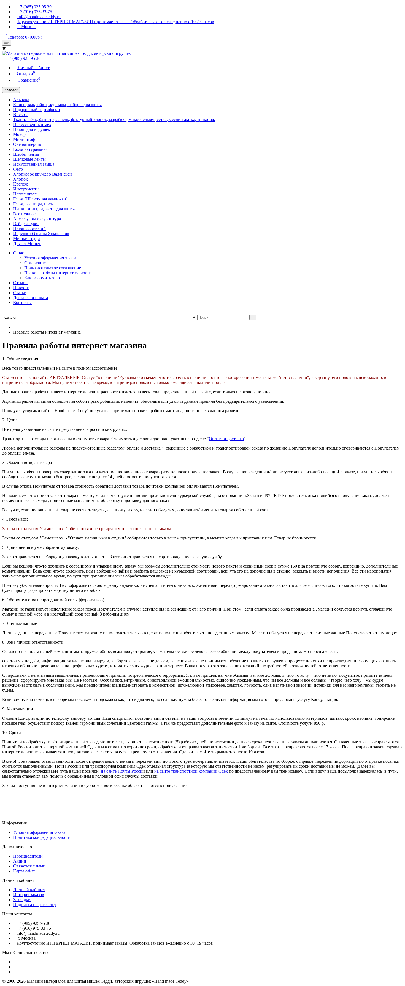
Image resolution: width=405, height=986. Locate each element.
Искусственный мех (32, 124)
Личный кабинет (29, 889)
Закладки (22, 899)
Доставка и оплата (30, 297)
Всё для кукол (26, 223)
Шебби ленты (26, 154)
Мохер (19, 134)
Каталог (11, 90)
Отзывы (20, 282)
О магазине (35, 262)
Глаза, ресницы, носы (33, 204)
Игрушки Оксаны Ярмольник (41, 233)
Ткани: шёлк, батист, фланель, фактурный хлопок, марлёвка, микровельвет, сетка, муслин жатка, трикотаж (114, 119)
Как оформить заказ (42, 277)
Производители (28, 856)
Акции (19, 861)
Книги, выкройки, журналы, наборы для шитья (57, 104)
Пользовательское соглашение (52, 267)
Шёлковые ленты (29, 159)
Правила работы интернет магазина (58, 272)
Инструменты (26, 189)
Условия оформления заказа (50, 258)
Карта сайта (24, 871)
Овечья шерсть (27, 144)
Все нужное (24, 213)
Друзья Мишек (27, 243)
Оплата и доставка (226, 438)
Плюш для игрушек (31, 129)
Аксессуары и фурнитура (37, 218)
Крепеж (20, 184)
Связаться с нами (29, 866)
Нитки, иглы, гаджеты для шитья (44, 208)
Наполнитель (25, 194)
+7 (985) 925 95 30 (23, 58)
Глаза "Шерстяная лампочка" (40, 199)
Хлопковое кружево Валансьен (42, 174)
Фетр (18, 169)
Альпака (21, 99)
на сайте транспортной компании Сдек (191, 771)
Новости (21, 287)
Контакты (22, 302)
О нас (18, 253)
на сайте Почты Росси (121, 771)
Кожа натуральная (30, 149)
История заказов (28, 894)
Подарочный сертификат (36, 109)
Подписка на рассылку (34, 904)
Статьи (19, 292)
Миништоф (24, 139)
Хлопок (20, 179)
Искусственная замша (33, 164)
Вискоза (20, 114)
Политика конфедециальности (42, 837)
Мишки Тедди (26, 238)
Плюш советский (29, 228)
